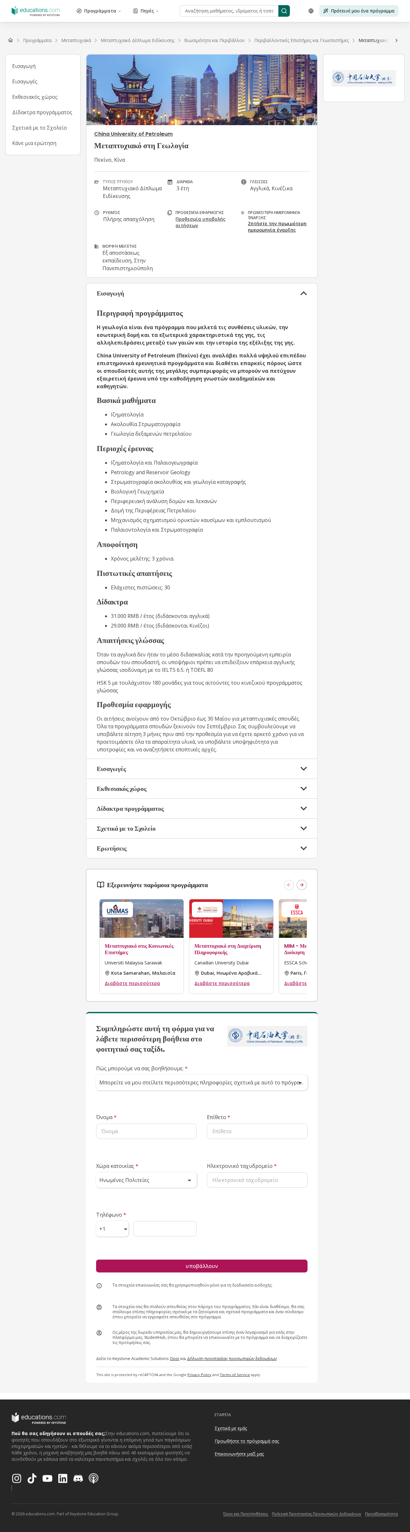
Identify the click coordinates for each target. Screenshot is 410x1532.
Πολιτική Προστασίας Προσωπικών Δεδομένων (316, 1514)
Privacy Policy (199, 1374)
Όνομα (106, 1117)
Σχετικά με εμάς (231, 1428)
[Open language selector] (311, 11)
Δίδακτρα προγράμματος (42, 112)
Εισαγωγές (24, 81)
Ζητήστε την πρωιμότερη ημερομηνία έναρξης (277, 226)
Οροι (174, 1358)
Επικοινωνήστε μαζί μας (239, 1454)
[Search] (284, 11)
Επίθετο (218, 1117)
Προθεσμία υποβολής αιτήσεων (201, 222)
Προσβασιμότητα (381, 1514)
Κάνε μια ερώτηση (34, 143)
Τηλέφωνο (111, 1214)
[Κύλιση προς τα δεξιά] (396, 40)
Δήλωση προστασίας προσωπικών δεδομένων (232, 1358)
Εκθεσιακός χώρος (35, 96)
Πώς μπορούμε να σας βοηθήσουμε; (142, 1068)
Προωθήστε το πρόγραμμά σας (247, 1441)
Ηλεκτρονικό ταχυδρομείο (242, 1165)
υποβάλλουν (202, 1266)
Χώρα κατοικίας (117, 1165)
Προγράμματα (100, 11)
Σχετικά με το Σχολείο (39, 127)
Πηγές (147, 11)
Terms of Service (235, 1374)
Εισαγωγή (24, 66)
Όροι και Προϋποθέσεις (245, 1514)
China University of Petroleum (133, 134)
